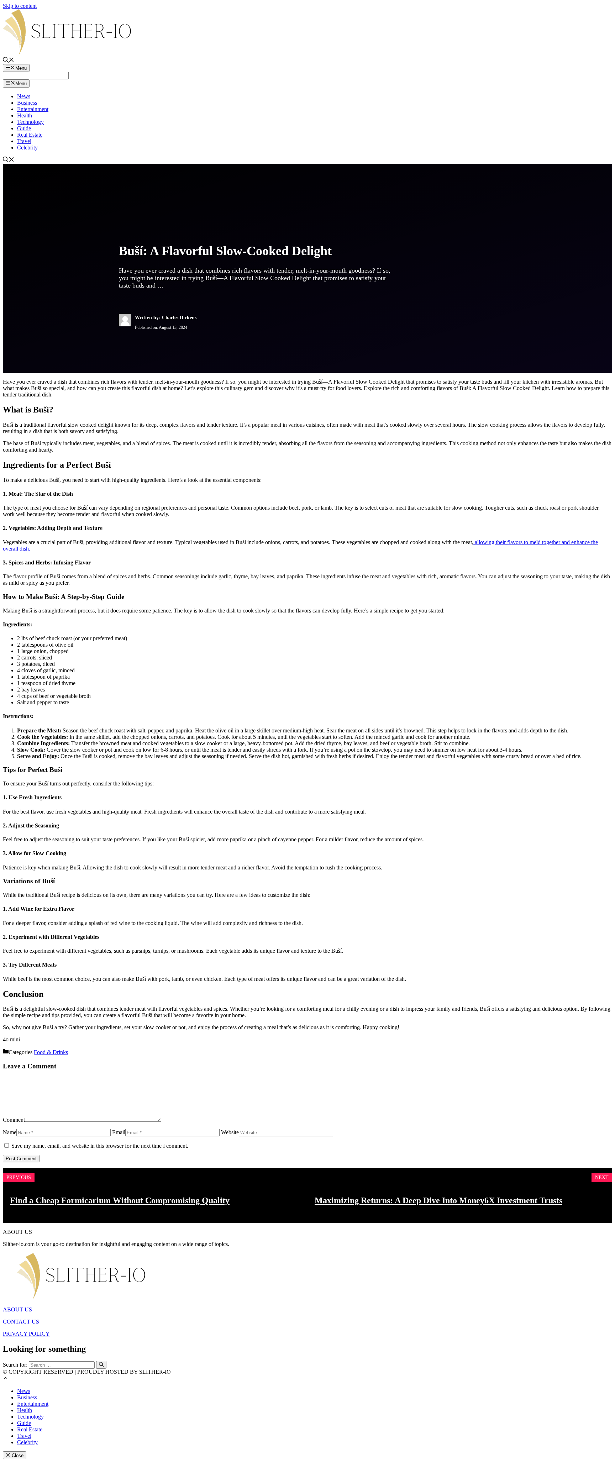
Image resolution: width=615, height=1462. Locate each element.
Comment (14, 1120)
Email (118, 1132)
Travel (24, 141)
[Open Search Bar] (8, 61)
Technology (30, 122)
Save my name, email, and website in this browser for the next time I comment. (99, 1146)
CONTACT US (21, 1322)
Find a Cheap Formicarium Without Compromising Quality (120, 1200)
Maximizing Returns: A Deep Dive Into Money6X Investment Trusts (438, 1200)
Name (9, 1132)
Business (27, 103)
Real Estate (29, 135)
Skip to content (20, 6)
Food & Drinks (51, 1052)
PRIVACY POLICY (26, 1334)
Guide (24, 128)
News (23, 96)
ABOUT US (17, 1309)
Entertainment (32, 109)
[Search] (101, 1365)
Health (24, 115)
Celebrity (27, 147)
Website (230, 1132)
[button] (6, 1379)
